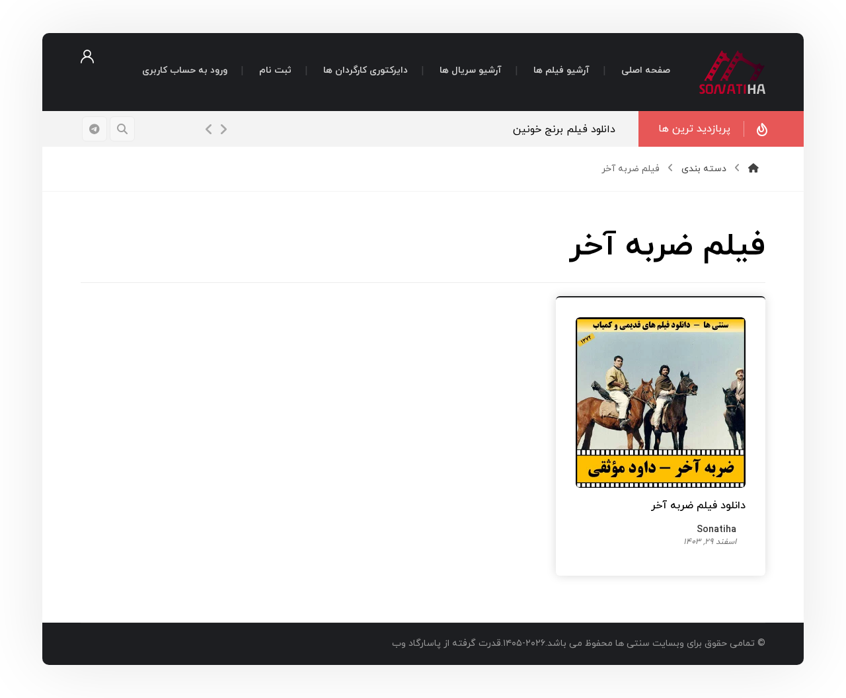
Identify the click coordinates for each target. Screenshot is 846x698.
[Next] (223, 129)
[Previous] (209, 129)
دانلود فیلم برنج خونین (564, 129)
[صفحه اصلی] (753, 169)
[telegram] (94, 128)
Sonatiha (716, 531)
